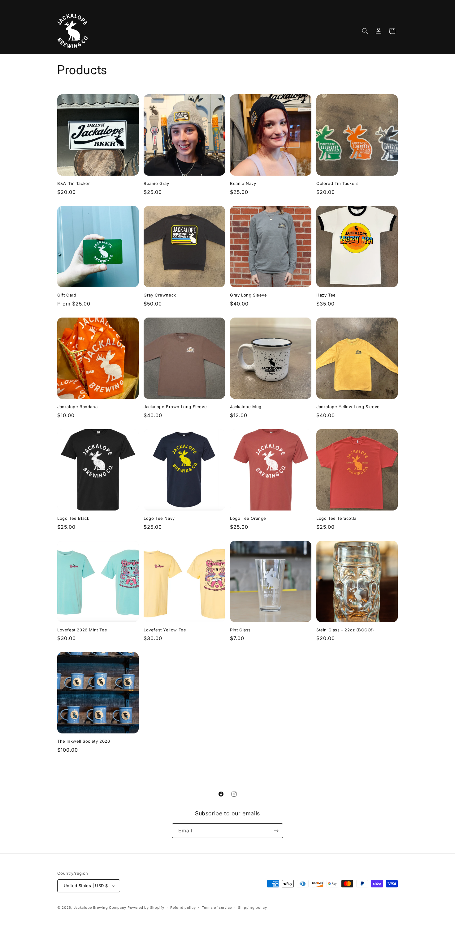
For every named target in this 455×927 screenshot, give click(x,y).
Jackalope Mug (246, 406)
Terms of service (217, 907)
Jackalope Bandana (77, 406)
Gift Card (66, 295)
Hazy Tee (326, 295)
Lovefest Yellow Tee (165, 629)
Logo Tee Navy (159, 518)
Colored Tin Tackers (337, 183)
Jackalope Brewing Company (100, 907)
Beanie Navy (243, 183)
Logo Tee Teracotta (336, 518)
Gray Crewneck (160, 295)
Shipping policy (252, 907)
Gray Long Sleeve (248, 295)
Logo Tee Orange (248, 518)
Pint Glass (240, 629)
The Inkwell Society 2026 (83, 741)
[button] (365, 31)
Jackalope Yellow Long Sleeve (348, 406)
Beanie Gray (156, 183)
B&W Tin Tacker (73, 183)
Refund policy (183, 907)
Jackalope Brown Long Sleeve (175, 406)
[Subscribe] (276, 830)
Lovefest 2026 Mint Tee (82, 629)
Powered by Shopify (146, 907)
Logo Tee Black (73, 518)
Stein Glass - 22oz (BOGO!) (345, 629)
